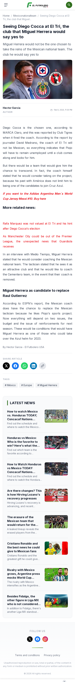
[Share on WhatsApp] (24, 365)
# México (10, 385)
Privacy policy (52, 655)
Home (6, 15)
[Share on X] (6, 365)
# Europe (26, 385)
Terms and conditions (27, 655)
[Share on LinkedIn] (33, 365)
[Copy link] (42, 365)
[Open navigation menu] (6, 5)
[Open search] (69, 5)
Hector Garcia (11, 107)
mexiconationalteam (24, 15)
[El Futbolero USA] (37, 5)
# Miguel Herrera (47, 385)
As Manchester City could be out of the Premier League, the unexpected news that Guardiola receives (37, 241)
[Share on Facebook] (15, 365)
